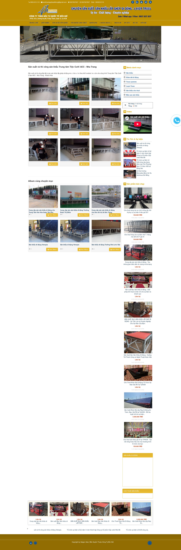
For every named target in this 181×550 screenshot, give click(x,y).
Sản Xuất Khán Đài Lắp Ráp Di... (121, 522)
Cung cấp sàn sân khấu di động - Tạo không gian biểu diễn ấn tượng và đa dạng (138, 263)
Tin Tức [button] (127, 23)
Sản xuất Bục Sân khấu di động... (38, 522)
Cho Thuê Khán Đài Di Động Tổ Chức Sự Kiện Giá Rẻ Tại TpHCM (137, 383)
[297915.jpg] (106, 89)
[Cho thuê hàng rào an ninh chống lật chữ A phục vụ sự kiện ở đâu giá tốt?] (138, 198)
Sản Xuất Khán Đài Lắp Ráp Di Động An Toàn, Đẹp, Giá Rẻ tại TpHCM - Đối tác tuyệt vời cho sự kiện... (137, 412)
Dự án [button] (135, 23)
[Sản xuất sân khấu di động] (48, 12)
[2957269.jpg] (43, 149)
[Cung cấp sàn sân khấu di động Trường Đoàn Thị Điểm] (74, 196)
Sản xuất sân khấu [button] (60, 23)
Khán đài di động (132, 77)
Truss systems (131, 82)
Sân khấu (129, 73)
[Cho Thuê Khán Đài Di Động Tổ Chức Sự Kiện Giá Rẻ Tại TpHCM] (138, 373)
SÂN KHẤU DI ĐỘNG (131, 455)
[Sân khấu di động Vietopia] (43, 231)
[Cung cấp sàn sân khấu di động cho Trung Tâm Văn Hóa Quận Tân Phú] (43, 196)
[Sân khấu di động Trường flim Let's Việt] (106, 231)
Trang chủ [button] (33, 23)
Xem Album (53, 215)
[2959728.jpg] (74, 149)
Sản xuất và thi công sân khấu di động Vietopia (143, 145)
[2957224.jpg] (106, 119)
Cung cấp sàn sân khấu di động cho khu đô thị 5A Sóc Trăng (103, 211)
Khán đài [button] (93, 23)
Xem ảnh (54, 103)
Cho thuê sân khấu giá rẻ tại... (141, 522)
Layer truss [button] (105, 23)
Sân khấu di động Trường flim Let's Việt (106, 245)
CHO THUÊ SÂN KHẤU (131, 491)
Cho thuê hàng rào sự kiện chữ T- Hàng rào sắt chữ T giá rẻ (137, 236)
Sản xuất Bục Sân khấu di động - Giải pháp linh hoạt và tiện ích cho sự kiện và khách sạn (137, 292)
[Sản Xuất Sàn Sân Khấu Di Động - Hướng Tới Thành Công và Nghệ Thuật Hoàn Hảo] (138, 342)
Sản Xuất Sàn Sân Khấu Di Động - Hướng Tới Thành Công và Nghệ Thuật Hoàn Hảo (138, 356)
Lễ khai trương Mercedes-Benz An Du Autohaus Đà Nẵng (144, 173)
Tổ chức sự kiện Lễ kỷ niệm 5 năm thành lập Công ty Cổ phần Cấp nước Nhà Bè (144, 154)
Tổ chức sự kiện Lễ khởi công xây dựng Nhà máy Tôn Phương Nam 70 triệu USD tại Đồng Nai (144, 164)
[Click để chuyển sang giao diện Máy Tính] (35, 543)
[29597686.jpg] (106, 149)
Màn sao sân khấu (132, 95)
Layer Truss (130, 86)
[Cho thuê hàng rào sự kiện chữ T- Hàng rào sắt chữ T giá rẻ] (138, 226)
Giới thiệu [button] (45, 23)
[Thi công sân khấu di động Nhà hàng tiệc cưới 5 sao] (43, 89)
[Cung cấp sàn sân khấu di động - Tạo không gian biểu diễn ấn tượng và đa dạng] (138, 252)
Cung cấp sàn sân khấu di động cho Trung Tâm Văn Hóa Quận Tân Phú (42, 211)
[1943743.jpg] (43, 119)
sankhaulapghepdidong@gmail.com (55, 2)
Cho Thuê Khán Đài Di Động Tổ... (100, 522)
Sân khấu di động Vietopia (38, 245)
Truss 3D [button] (117, 23)
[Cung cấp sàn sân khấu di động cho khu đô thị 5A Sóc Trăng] (106, 196)
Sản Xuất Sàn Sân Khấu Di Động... (80, 522)
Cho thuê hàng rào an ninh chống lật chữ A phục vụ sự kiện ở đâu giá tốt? (137, 211)
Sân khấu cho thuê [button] (79, 23)
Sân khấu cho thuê (133, 90)
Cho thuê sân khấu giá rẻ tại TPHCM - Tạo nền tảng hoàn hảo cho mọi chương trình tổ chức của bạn (137, 442)
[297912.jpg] (74, 89)
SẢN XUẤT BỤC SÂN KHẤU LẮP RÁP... (59, 522)
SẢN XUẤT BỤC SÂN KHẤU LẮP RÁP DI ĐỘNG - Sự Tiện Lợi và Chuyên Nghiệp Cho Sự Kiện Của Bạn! (137, 321)
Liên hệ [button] (143, 23)
